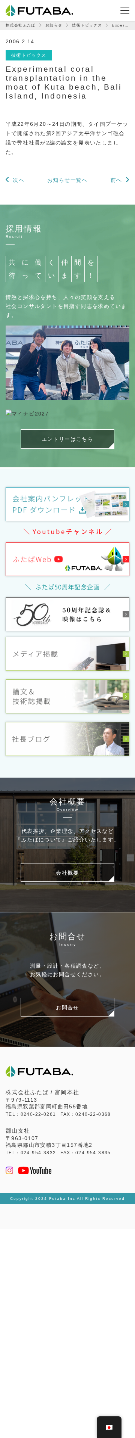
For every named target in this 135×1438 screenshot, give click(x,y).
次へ (18, 180)
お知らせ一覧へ (67, 180)
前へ (116, 180)
